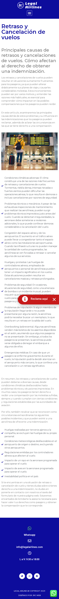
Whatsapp (29, 534)
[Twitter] (22, 576)
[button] (29, 13)
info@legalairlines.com (29, 547)
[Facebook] (37, 576)
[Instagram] (29, 576)
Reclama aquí (39, 298)
